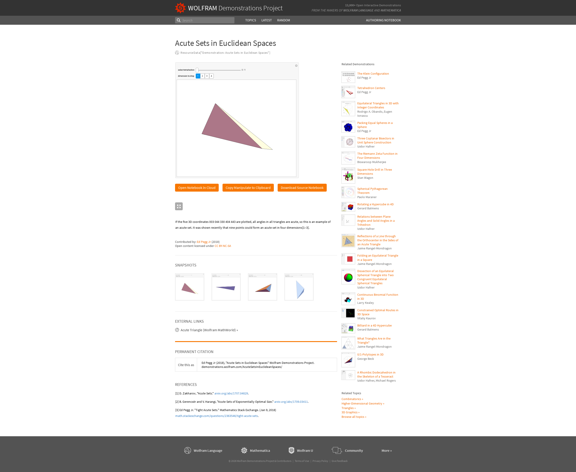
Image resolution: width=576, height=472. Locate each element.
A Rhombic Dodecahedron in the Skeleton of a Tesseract (376, 374)
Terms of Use (302, 461)
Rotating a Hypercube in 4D (375, 204)
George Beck (365, 359)
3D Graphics (350, 412)
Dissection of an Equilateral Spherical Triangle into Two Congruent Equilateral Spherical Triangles (375, 277)
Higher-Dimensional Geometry (362, 403)
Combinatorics (351, 399)
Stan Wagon (365, 178)
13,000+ (350, 5)
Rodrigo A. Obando (369, 112)
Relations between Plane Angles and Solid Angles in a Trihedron (376, 221)
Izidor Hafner (366, 146)
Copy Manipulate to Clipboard (248, 187)
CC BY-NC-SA (223, 246)
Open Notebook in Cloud (197, 187)
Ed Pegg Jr (204, 242)
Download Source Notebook (302, 187)
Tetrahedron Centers (371, 88)
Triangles (348, 408)
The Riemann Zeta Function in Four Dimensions (377, 156)
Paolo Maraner (367, 197)
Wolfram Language (358, 10)
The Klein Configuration (373, 74)
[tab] (189, 287)
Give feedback (340, 461)
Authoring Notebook (383, 20)
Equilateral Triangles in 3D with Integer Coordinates (378, 105)
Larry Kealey (365, 303)
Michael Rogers (386, 380)
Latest (266, 20)
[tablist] (256, 287)
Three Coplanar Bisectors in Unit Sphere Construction (375, 140)
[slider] (218, 70)
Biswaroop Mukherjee (371, 162)
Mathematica (391, 10)
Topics (250, 20)
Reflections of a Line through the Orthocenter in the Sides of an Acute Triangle (377, 240)
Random (283, 20)
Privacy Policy (320, 461)
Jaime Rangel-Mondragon (374, 248)
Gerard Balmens (368, 208)
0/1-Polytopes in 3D (370, 354)
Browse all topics (353, 417)
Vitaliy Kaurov (366, 318)
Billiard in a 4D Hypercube (374, 325)
